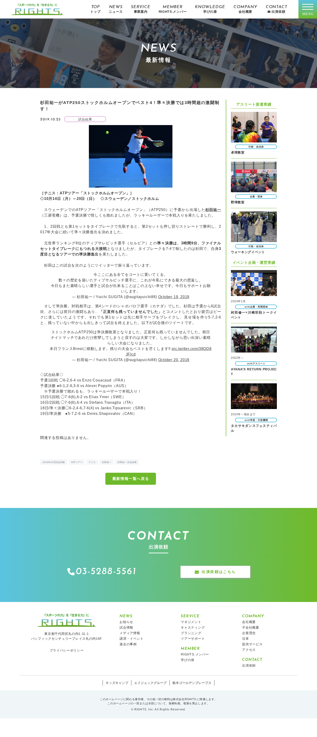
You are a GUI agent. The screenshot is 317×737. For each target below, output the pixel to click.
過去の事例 (128, 644)
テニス (92, 462)
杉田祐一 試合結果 (127, 462)
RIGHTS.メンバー (195, 654)
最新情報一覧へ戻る (130, 479)
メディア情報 (130, 633)
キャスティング (193, 627)
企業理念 (249, 633)
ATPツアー (76, 462)
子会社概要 (250, 627)
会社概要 (249, 622)
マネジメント (191, 622)
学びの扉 (187, 660)
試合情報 (126, 627)
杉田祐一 (106, 462)
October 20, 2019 (174, 360)
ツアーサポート (193, 638)
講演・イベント (132, 638)
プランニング (191, 633)
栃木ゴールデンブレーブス (191, 683)
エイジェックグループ (150, 683)
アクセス (249, 650)
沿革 (245, 638)
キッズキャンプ (117, 683)
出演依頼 (249, 665)
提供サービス (252, 644)
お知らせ (126, 622)
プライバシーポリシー (67, 650)
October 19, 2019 (174, 297)
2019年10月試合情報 (53, 462)
